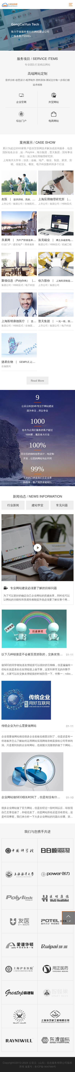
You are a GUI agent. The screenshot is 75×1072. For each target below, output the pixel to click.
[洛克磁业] (56, 223)
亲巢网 (5, 240)
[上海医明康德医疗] (19, 304)
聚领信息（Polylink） (15, 280)
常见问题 (62, 505)
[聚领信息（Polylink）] (19, 264)
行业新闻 (13, 505)
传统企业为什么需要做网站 (18, 725)
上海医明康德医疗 (13, 321)
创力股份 (44, 280)
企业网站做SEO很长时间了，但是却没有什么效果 (32, 797)
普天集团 (44, 321)
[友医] (19, 183)
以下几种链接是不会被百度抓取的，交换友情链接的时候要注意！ (32, 654)
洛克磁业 (44, 240)
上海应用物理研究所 (51, 199)
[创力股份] (56, 264)
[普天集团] (56, 304)
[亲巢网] (19, 223)
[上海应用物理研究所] (56, 183)
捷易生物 (7, 362)
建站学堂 (37, 505)
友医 (4, 199)
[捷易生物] (19, 345)
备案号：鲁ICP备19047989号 (40, 1066)
